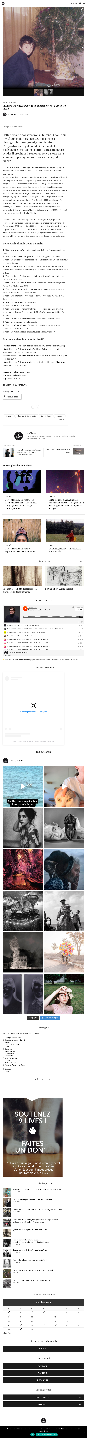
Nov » (10, 1333)
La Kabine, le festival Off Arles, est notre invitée (65, 550)
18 (43, 1321)
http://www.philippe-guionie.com (16, 372)
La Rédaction (12, 114)
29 (9, 1330)
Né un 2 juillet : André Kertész (59, 588)
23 (20, 1325)
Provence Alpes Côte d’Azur (15, 1065)
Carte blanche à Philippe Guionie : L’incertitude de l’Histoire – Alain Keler (34, 362)
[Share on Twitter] (37, 407)
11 (43, 1317)
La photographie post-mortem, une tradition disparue (32, 1199)
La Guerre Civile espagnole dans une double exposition (33, 1280)
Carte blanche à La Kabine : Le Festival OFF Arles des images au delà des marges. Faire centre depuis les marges (66, 504)
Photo (13, 102)
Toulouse (61, 419)
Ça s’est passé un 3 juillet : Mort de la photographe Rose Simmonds (20, 590)
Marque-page (13, 397)
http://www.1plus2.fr (11, 378)
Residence (60, 416)
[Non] (84, 1432)
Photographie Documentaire (27, 416)
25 (43, 1325)
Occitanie (9, 416)
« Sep (5, 1333)
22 (9, 1325)
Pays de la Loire (10, 1063)
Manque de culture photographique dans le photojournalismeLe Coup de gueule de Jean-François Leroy (35, 1221)
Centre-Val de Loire (12, 1044)
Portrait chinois (46, 416)
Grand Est (8, 1049)
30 (20, 1330)
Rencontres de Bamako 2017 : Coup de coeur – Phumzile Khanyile (37, 1189)
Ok (32, 1435)
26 (55, 1325)
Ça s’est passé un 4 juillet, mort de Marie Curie (30, 1230)
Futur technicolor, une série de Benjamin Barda (30, 1260)
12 (55, 1317)
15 (9, 1321)
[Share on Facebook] (33, 407)
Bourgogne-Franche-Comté (15, 1040)
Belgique (8, 1069)
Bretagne (8, 1042)
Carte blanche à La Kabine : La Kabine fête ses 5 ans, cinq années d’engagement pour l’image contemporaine (21, 504)
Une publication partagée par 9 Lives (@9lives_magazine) (33, 741)
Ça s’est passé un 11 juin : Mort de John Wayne (30, 1250)
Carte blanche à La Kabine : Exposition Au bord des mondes (20, 550)
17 (32, 1321)
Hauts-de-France (11, 1051)
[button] (82, 9)
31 (32, 1330)
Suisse (7, 1071)
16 (20, 1321)
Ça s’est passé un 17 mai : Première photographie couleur (34, 1270)
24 (32, 1325)
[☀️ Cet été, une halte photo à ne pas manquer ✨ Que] (23, 828)
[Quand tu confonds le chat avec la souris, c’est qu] (64, 786)
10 (32, 1317)
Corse (7, 1047)
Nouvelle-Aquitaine (11, 1058)
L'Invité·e (6, 102)
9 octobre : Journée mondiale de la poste (58, 450)
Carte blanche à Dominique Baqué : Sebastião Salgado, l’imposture (37, 1209)
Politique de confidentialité (47, 1435)
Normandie (9, 1056)
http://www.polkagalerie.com (15, 375)
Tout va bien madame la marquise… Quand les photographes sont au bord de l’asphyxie (31, 1241)
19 (55, 1321)
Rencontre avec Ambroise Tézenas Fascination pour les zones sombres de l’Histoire (29, 452)
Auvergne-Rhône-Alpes (13, 1038)
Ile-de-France (9, 1053)
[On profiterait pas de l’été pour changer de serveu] (23, 786)
